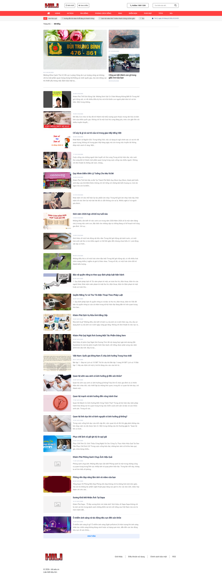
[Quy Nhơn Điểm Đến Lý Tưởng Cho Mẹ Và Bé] (57, 180)
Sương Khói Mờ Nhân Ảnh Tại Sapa (89, 497)
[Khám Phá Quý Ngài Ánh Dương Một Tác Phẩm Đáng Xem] (57, 342)
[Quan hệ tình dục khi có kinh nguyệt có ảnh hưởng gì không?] (57, 423)
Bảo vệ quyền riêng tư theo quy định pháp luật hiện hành (98, 274)
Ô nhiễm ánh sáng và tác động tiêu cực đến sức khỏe (97, 518)
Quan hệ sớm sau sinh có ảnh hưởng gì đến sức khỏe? (97, 376)
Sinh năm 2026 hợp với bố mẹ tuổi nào (90, 214)
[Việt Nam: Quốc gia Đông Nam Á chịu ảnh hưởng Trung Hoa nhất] (57, 362)
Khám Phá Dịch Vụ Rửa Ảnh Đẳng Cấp (90, 315)
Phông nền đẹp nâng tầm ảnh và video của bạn (94, 477)
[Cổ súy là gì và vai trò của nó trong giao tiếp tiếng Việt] (57, 140)
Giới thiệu (119, 557)
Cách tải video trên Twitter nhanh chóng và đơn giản (112, 18)
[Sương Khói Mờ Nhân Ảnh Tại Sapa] (57, 504)
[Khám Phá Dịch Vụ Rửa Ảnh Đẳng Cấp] (57, 322)
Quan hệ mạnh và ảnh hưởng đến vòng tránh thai (95, 396)
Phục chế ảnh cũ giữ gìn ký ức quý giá (90, 437)
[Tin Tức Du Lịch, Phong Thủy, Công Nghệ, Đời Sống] (51, 5)
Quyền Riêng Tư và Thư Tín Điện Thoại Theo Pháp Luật (98, 295)
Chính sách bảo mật (158, 557)
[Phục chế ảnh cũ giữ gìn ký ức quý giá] (57, 443)
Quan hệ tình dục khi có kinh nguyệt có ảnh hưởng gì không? (100, 416)
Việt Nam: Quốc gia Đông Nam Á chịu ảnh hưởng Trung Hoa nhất (102, 356)
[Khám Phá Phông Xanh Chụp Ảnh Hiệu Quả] (57, 464)
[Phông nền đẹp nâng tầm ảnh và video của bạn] (57, 484)
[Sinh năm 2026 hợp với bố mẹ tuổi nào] (57, 221)
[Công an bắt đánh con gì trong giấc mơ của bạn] (124, 63)
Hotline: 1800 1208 (139, 5)
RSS (174, 557)
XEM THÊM (91, 536)
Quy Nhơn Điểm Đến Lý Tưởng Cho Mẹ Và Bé (93, 173)
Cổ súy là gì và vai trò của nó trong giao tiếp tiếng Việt (97, 133)
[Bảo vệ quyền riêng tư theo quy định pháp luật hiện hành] (57, 281)
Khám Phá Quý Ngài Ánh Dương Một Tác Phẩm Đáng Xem (99, 335)
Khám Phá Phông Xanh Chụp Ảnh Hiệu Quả (92, 457)
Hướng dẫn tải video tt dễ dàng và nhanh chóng (73, 18)
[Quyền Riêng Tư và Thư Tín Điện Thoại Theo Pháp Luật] (57, 302)
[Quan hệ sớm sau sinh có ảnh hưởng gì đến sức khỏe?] (57, 383)
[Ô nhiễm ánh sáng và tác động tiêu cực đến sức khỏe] (57, 524)
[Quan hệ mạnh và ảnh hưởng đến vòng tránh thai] (57, 403)
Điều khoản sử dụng (136, 557)
